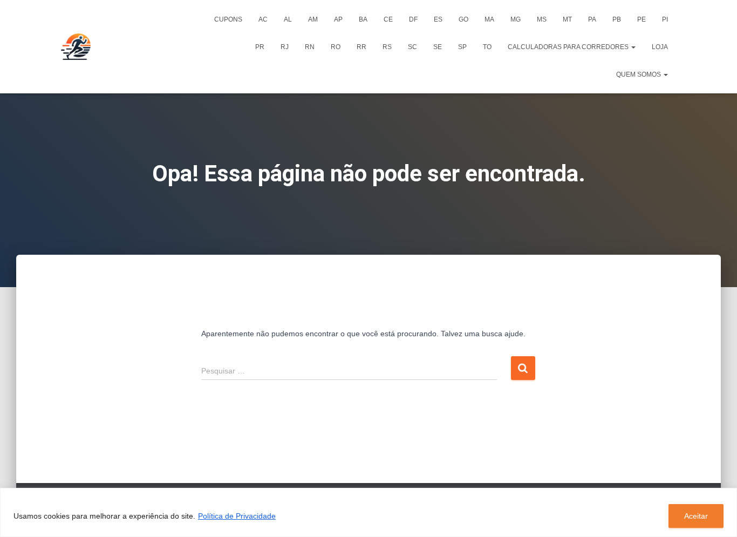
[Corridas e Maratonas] (76, 46)
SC (412, 47)
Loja (660, 47)
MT (567, 19)
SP (462, 47)
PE (641, 19)
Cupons (228, 19)
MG (515, 19)
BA (363, 19)
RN (310, 47)
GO (463, 19)
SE (437, 47)
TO (487, 47)
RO (335, 47)
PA (592, 19)
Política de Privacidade (237, 516)
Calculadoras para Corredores (569, 47)
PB (616, 19)
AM (313, 19)
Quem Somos (639, 74)
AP (338, 19)
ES (438, 19)
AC (263, 19)
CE (388, 19)
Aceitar (696, 516)
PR (259, 47)
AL (288, 19)
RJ (285, 47)
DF (413, 19)
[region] (368, 512)
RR (361, 47)
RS (387, 47)
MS (542, 19)
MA (489, 19)
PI (665, 19)
